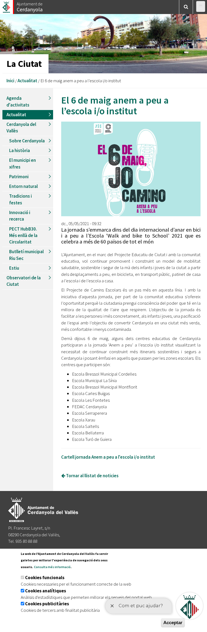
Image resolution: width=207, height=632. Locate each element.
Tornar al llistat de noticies (92, 476)
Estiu (14, 268)
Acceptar (172, 622)
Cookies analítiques (45, 591)
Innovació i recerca (19, 215)
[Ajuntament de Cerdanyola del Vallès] (6, 5)
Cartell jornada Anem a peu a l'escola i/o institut (108, 457)
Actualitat (27, 81)
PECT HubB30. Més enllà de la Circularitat (23, 235)
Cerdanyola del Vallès (21, 127)
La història (19, 150)
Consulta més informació (52, 567)
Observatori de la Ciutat (23, 281)
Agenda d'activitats (17, 101)
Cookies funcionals (44, 578)
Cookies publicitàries (47, 604)
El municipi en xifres (22, 163)
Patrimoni (19, 177)
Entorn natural (23, 186)
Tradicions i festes (20, 199)
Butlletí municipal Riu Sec (26, 255)
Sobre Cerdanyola (27, 141)
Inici (10, 81)
